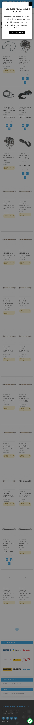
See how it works (17, 32)
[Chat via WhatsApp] (30, 721)
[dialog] (17, 362)
